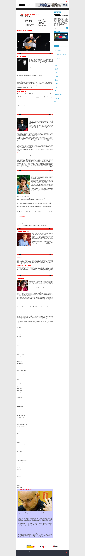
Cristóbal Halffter (58, 59)
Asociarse (51, 9)
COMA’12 (56, 86)
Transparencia (57, 53)
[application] (61, 37)
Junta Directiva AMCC (58, 50)
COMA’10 (56, 88)
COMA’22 (56, 72)
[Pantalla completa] (66, 40)
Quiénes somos (57, 49)
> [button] (49, 41)
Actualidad (23, 9)
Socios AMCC (57, 51)
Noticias (56, 62)
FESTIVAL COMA (29, 9)
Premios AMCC (45, 9)
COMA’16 (56, 80)
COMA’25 (56, 68)
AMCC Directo (57, 64)
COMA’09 (56, 90)
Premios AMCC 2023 (58, 98)
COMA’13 (56, 84)
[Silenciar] (65, 40)
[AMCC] (61, 14)
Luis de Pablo (58, 58)
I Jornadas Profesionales (58, 94)
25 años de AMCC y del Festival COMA (60, 54)
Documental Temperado (59, 57)
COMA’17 (56, 79)
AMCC (19, 9)
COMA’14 (56, 83)
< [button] (18, 41)
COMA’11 (56, 87)
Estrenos (56, 65)
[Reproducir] (55, 40)
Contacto (55, 9)
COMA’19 (56, 76)
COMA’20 (56, 75)
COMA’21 (56, 73)
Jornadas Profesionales (37, 9)
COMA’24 (56, 69)
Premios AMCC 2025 (58, 97)
